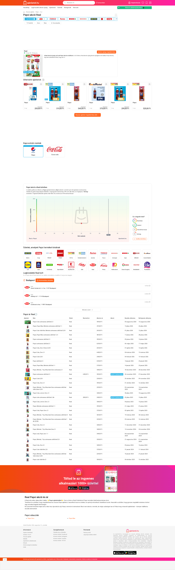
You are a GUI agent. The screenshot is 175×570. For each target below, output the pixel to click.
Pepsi (37, 12)
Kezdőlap (26, 7)
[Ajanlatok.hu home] (31, 2)
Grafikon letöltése (141, 239)
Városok (75, 7)
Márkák (25, 538)
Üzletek (59, 7)
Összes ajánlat (30, 12)
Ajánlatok (52, 7)
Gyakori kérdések (28, 532)
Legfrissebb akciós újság (39, 7)
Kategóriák (67, 7)
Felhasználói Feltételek (62, 559)
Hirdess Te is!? (27, 534)
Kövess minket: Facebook (60, 534)
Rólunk (25, 543)
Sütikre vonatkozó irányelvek (89, 559)
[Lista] (150, 2)
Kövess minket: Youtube (59, 538)
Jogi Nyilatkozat (51, 559)
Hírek (24, 547)
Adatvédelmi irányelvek (75, 559)
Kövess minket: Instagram (60, 536)
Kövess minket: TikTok (59, 540)
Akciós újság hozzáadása (30, 545)
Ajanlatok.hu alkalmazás (29, 541)
